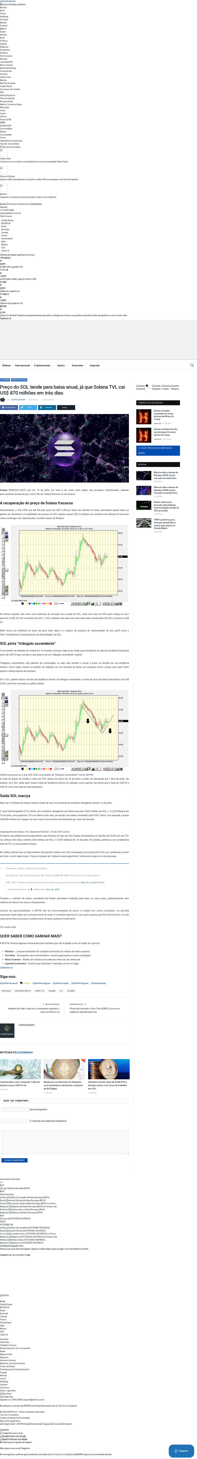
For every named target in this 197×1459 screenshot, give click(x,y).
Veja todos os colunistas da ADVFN (155, 450)
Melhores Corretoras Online (12, 1363)
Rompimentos (6, 101)
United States (7, 220)
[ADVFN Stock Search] (1, 4)
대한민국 (5, 250)
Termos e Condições (67, 1406)
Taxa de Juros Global (9, 144)
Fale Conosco (6, 216)
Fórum (3, 13)
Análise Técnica (19, 380)
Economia (77, 365)
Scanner (4, 26)
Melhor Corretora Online (11, 104)
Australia (5, 229)
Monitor (3, 7)
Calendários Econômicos (11, 141)
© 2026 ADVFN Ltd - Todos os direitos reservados (22, 1412)
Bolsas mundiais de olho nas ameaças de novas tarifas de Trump (166, 432)
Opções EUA (5, 125)
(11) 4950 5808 (7, 210)
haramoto (157, 423)
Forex (2, 110)
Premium (25, 204)
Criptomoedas (42, 365)
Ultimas (71, 991)
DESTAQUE (6, 991)
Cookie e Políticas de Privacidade (15, 1418)
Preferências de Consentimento (14, 1369)
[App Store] (6, 1394)
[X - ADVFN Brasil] (20, 1424)
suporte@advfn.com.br (10, 213)
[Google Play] (6, 1397)
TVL (61, 991)
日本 (3, 247)
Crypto (3, 113)
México (4, 244)
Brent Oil (19, 303)
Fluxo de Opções (7, 98)
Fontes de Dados (7, 1366)
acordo (61, 815)
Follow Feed (5, 77)
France (4, 235)
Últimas (6, 365)
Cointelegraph (18, 400)
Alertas (3, 80)
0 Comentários (48, 400)
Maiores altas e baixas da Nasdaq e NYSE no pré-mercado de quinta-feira (166, 490)
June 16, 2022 (53, 889)
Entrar (3, 204)
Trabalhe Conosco (8, 1345)
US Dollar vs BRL (29, 279)
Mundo (3, 22)
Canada (4, 232)
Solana (52, 991)
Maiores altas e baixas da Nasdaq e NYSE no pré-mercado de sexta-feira (166, 475)
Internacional (22, 365)
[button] (13, 1436)
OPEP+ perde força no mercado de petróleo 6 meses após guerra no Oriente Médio (165, 524)
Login (27, 1255)
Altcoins (5, 380)
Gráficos (3, 41)
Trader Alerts (6, 86)
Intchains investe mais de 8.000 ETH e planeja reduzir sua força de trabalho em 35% (107, 1085)
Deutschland (7, 238)
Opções (3, 44)
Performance (6, 56)
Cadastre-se (5, 318)
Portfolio (4, 19)
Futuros (3, 116)
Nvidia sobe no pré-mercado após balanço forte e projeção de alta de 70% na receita (166, 506)
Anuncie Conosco (8, 1360)
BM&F (2, 122)
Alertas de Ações (8, 83)
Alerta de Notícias (8, 68)
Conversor (4, 1387)
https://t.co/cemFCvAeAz (92, 882)
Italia (3, 241)
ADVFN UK (5, 223)
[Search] (192, 365)
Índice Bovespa (28, 255)
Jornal (3, 1378)
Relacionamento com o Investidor (15, 1348)
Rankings (4, 16)
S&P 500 (19, 267)
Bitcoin (16, 291)
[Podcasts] (66, 1424)
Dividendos (5, 50)
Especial (95, 365)
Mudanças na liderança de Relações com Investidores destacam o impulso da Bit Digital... (63, 1085)
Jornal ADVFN (6, 62)
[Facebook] (34, 1424)
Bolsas (3, 132)
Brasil (3, 226)
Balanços (4, 47)
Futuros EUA (5, 119)
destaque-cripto (23, 991)
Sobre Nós (4, 1342)
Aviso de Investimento (10, 1421)
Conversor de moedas (10, 89)
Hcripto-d (39, 991)
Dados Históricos (7, 95)
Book (2, 10)
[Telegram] (45, 1424)
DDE (2, 92)
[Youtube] (56, 1424)
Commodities (6, 128)
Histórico (4, 53)
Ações (61, 365)
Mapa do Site (6, 1354)
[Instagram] (6, 1424)
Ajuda (2, 1351)
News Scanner (6, 65)
